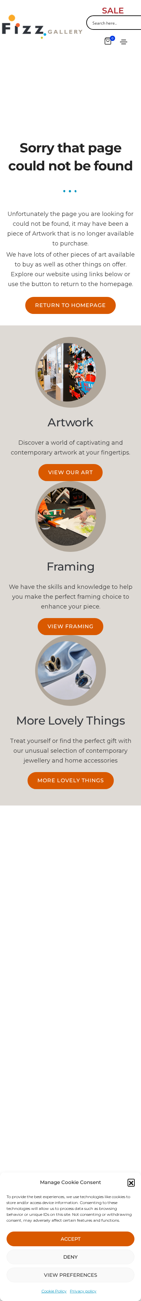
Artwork (70, 422)
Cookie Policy (54, 1291)
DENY (70, 1257)
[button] (131, 1182)
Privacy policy (83, 1291)
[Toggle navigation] (123, 42)
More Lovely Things (70, 720)
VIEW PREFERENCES (70, 1275)
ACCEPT (71, 1239)
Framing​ (71, 566)
